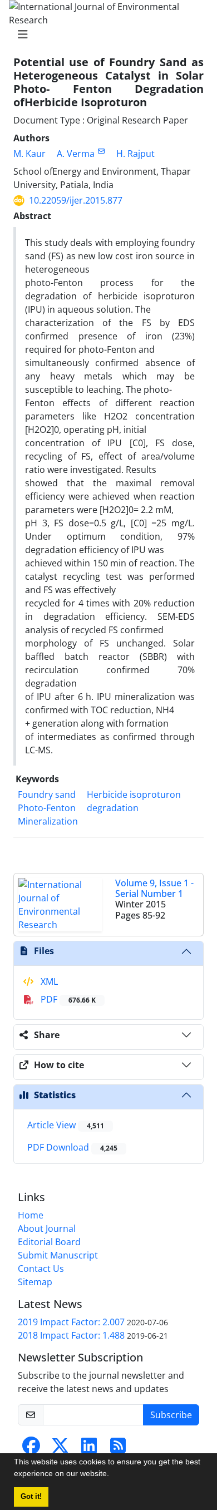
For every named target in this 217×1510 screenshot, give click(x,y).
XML (48, 981)
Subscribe (171, 1415)
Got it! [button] (31, 1497)
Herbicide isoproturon (134, 794)
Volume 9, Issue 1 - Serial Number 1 (154, 888)
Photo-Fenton (47, 808)
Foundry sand (47, 794)
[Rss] (118, 1449)
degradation (113, 808)
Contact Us (41, 1268)
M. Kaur (29, 153)
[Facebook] (31, 1449)
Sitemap (35, 1282)
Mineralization (48, 821)
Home (30, 1215)
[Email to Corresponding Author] (101, 151)
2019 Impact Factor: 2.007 (71, 1322)
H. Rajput (135, 153)
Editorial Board (49, 1242)
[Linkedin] (89, 1449)
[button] (113, 1475)
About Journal (47, 1228)
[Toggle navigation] (105, 34)
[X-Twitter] (60, 1449)
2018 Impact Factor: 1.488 (71, 1335)
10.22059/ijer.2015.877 (75, 200)
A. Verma (76, 153)
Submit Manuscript (58, 1255)
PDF (67, 999)
